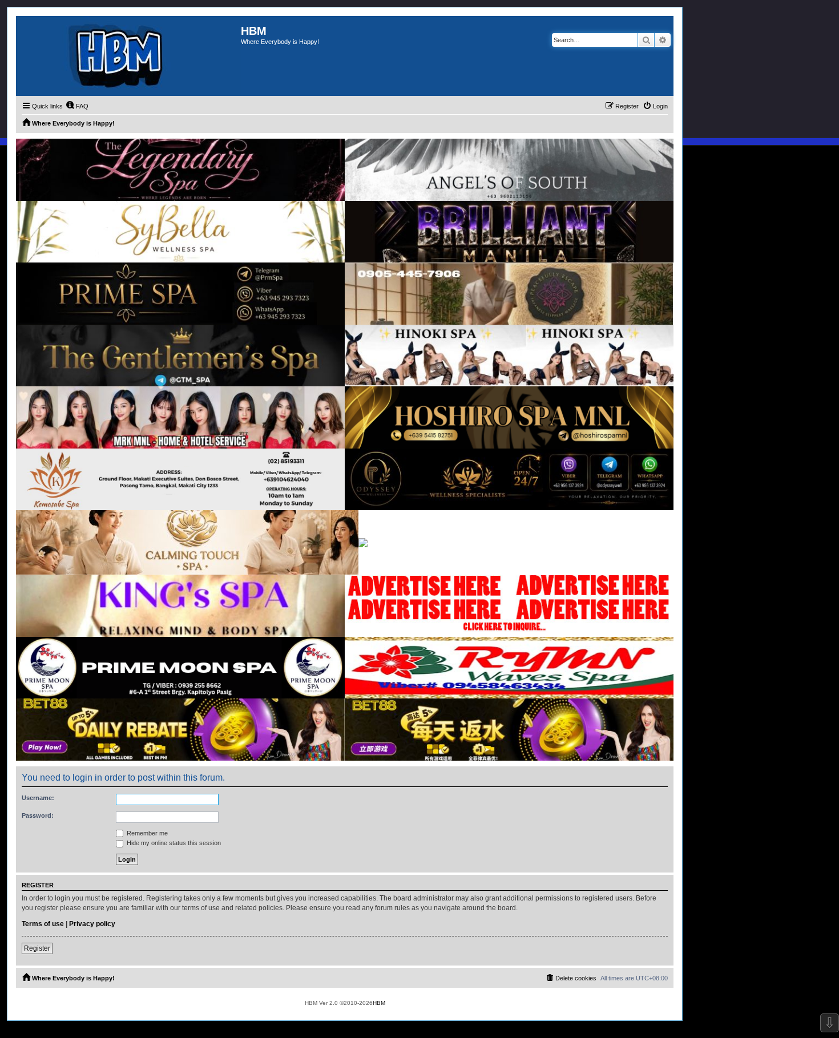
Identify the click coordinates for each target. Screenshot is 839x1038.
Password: (38, 815)
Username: (38, 797)
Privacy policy (92, 924)
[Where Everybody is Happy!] (128, 56)
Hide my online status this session (173, 842)
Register (37, 948)
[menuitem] (77, 106)
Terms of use (43, 924)
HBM (379, 1003)
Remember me (146, 833)
